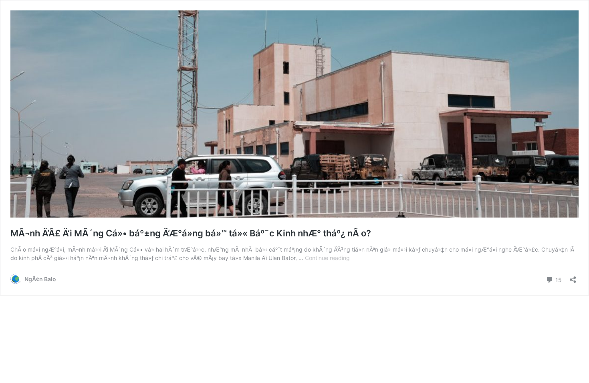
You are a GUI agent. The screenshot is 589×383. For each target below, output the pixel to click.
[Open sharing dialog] (573, 277)
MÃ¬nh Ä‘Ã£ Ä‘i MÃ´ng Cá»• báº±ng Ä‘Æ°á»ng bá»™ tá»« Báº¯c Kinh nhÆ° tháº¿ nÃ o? (190, 233)
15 (558, 279)
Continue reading (327, 257)
